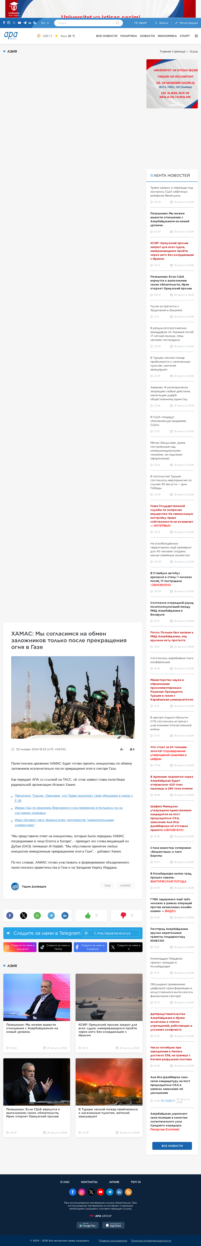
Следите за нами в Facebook (92, 947)
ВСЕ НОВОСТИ (106, 36)
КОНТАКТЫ (89, 1182)
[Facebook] (4, 23)
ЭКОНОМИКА (167, 36)
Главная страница (172, 51)
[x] (91, 1192)
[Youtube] (19, 23)
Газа (107, 885)
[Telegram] (24, 23)
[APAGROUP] (100, 1216)
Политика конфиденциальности (151, 1240)
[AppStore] (113, 1225)
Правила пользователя (113, 1240)
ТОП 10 (136, 1182)
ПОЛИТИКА (128, 36)
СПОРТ (185, 36)
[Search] (117, 23)
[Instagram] (8, 23)
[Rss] (34, 23)
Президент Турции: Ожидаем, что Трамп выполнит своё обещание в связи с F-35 (74, 798)
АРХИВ (114, 1182)
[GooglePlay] (88, 1225)
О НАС (64, 1182)
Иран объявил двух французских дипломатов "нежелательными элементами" (64, 822)
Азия (194, 51)
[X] (14, 23)
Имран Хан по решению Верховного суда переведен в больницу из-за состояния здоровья (68, 810)
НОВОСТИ (147, 36)
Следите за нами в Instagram (22, 947)
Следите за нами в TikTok (58, 947)
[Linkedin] (30, 23)
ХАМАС (125, 885)
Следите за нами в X (128, 947)
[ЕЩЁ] (195, 36)
